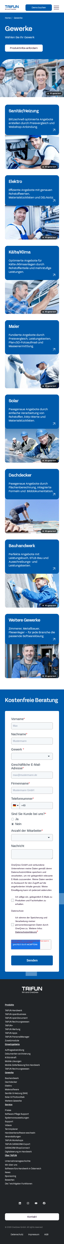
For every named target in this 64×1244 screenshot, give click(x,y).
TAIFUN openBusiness (15, 1014)
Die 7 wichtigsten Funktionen (18, 1183)
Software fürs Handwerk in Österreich (23, 1168)
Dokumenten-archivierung (17, 1053)
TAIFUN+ (9, 1025)
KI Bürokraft (10, 1057)
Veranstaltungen (13, 1136)
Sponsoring (10, 1176)
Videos (8, 1125)
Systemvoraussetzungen (17, 1117)
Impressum (33, 1234)
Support (9, 1121)
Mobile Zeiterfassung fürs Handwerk (22, 1065)
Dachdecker (11, 1082)
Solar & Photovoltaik (15, 1097)
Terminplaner (11, 1129)
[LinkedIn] (20, 1203)
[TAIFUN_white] (32, 990)
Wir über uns (11, 1165)
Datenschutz (17, 1234)
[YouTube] (36, 1203)
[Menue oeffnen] (56, 7)
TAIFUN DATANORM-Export (17, 1144)
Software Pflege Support (17, 1114)
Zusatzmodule (12, 1040)
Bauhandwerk (12, 1078)
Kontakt (32, 1217)
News (7, 1172)
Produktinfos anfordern (24, 48)
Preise (8, 1110)
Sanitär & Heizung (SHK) (16, 1093)
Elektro (8, 1085)
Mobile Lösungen (13, 1061)
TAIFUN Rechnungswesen (17, 1021)
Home (8, 18)
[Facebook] (44, 1203)
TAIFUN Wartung (12, 1029)
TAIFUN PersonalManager (17, 1037)
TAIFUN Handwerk (13, 1010)
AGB (46, 1234)
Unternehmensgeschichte (17, 1161)
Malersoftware (12, 1089)
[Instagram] (28, 1203)
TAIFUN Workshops (14, 1140)
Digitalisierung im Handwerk (18, 1151)
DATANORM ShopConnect (17, 1148)
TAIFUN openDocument (16, 1018)
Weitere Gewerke (13, 1101)
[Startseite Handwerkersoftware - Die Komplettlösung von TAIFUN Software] (12, 7)
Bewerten (9, 1180)
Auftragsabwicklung (14, 1050)
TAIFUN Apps (11, 1033)
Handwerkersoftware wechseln (20, 1133)
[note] (54, 93)
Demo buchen (39, 7)
